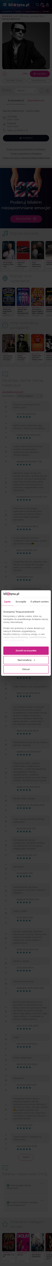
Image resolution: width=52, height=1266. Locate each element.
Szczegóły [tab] (21, 601)
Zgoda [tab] (7, 601)
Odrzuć (26, 669)
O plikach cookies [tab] (39, 601)
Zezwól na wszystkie (26, 650)
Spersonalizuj (24, 660)
